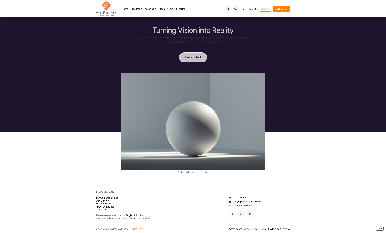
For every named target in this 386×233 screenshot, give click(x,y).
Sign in (265, 8)
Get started (193, 57)
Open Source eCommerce (275, 228)
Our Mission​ (102, 200)
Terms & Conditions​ (107, 197)
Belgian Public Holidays (137, 215)
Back (379, 228)
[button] (236, 9)
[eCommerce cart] (228, 9)
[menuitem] (125, 9)
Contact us (102, 209)
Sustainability (103, 203)
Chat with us (240, 197)
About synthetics (105, 206)
